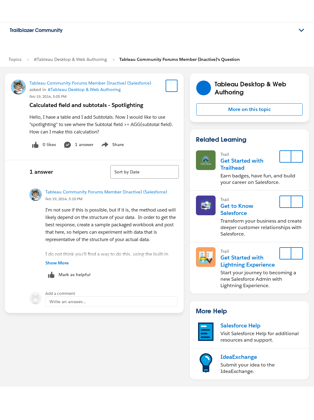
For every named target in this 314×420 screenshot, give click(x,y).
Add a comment (60, 293)
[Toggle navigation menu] (301, 30)
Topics (15, 59)
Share (111, 146)
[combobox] (144, 172)
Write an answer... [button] (67, 301)
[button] (249, 109)
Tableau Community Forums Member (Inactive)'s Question (179, 59)
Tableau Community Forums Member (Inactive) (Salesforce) (90, 83)
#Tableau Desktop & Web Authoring (70, 59)
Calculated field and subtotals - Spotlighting (86, 105)
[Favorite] (171, 85)
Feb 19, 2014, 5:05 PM (48, 96)
